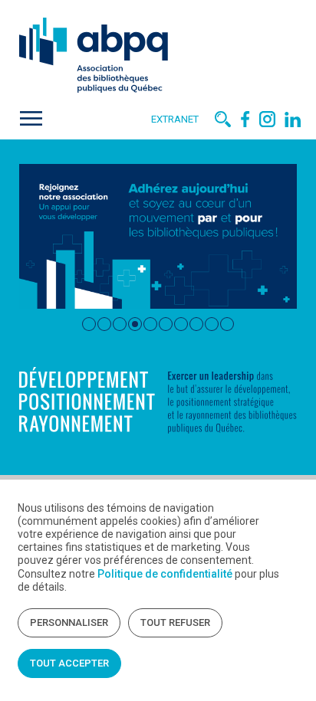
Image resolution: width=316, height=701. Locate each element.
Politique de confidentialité (164, 574)
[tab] (89, 324)
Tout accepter (69, 663)
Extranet (175, 119)
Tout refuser (175, 622)
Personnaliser (69, 622)
